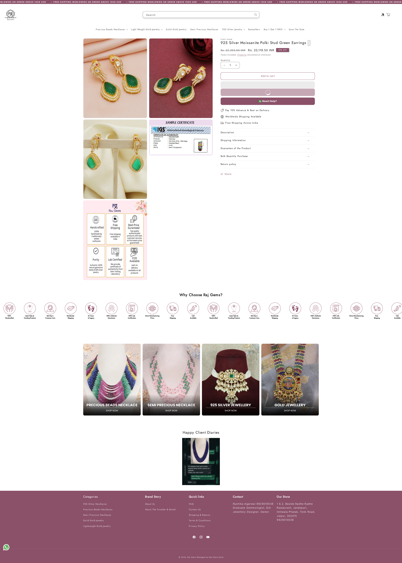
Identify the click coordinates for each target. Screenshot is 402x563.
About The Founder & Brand (160, 509)
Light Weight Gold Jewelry (145, 29)
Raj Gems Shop (216, 557)
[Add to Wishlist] (309, 43)
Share (228, 174)
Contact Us (195, 509)
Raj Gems (191, 557)
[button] (268, 85)
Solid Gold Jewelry (93, 520)
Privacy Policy (197, 526)
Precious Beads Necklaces (110, 29)
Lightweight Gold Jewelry (97, 526)
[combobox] (201, 14)
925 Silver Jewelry (232, 29)
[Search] (255, 14)
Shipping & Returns (199, 515)
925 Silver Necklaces (95, 504)
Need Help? (269, 101)
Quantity (225, 60)
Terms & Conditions (200, 520)
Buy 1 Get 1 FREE (273, 29)
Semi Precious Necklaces (97, 515)
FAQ (191, 504)
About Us (150, 504)
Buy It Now (288, 93)
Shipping (241, 55)
